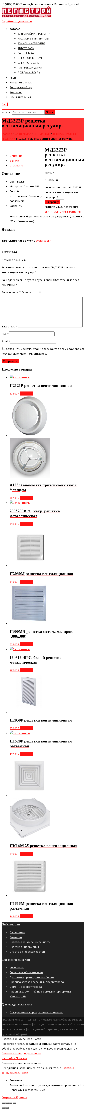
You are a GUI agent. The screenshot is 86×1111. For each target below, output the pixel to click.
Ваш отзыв (10, 326)
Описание (16, 156)
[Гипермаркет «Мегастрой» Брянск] (27, 16)
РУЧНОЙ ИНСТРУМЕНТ (31, 43)
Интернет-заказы (21, 82)
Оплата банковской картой (27, 951)
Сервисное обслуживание (26, 972)
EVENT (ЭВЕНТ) (44, 240)
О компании (17, 932)
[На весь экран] (10, 1103)
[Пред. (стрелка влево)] (3, 1108)
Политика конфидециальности (21, 1053)
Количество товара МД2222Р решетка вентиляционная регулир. (63, 192)
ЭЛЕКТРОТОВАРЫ (28, 62)
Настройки (9, 1058)
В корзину (52, 202)
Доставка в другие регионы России (32, 977)
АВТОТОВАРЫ (26, 48)
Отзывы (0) (16, 165)
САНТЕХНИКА (26, 53)
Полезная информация (24, 947)
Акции (13, 77)
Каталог (15, 29)
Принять (21, 1058)
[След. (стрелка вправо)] (7, 1108)
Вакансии (16, 937)
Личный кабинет (20, 97)
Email (6, 341)
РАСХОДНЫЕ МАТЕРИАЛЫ (33, 38)
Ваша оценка (11, 292)
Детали (14, 160)
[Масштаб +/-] (14, 1103)
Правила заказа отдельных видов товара (37, 982)
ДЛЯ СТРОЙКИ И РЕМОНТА (34, 33)
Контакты (16, 92)
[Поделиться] (7, 1103)
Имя (5, 334)
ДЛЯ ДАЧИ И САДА (29, 72)
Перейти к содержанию (17, 21)
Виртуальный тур (21, 87)
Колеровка (17, 967)
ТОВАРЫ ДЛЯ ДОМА (30, 67)
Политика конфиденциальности (30, 942)
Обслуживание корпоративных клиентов (36, 1012)
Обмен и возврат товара (26, 986)
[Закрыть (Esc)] (3, 1103)
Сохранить (9, 1097)
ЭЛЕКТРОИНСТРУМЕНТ (32, 58)
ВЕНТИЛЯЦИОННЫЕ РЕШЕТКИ (63, 211)
